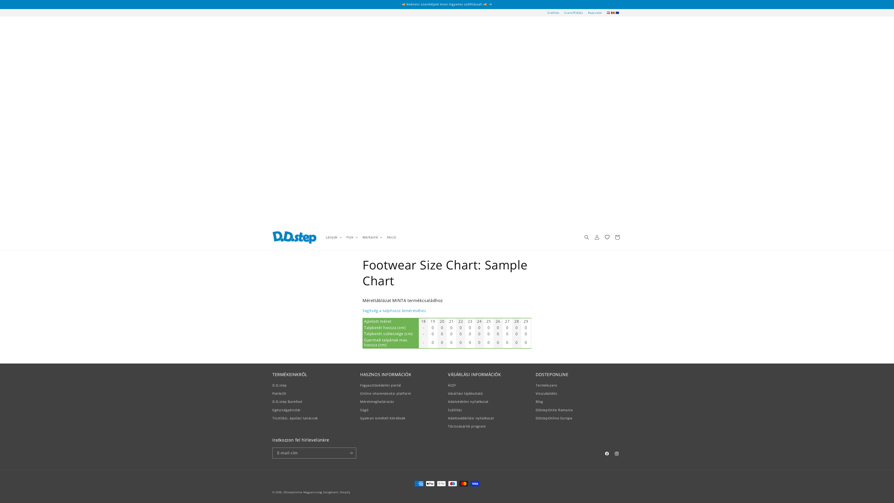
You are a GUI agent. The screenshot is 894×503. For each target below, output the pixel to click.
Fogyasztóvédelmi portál (380, 385)
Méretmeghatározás (377, 401)
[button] (333, 237)
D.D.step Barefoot (287, 401)
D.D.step (279, 385)
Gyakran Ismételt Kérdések (382, 418)
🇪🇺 (617, 13)
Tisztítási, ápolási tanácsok (295, 418)
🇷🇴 (613, 13)
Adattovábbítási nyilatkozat (471, 418)
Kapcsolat (595, 13)
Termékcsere (546, 385)
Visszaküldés (546, 393)
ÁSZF (452, 385)
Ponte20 (279, 393)
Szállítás (553, 13)
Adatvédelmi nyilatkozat (468, 401)
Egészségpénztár (286, 410)
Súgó (364, 410)
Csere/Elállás (573, 13)
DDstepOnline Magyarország (303, 492)
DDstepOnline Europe (554, 418)
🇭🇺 (608, 13)
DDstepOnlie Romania (554, 410)
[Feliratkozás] (351, 453)
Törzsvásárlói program (467, 426)
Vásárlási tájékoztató (465, 393)
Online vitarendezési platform (385, 393)
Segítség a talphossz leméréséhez (394, 310)
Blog (539, 401)
